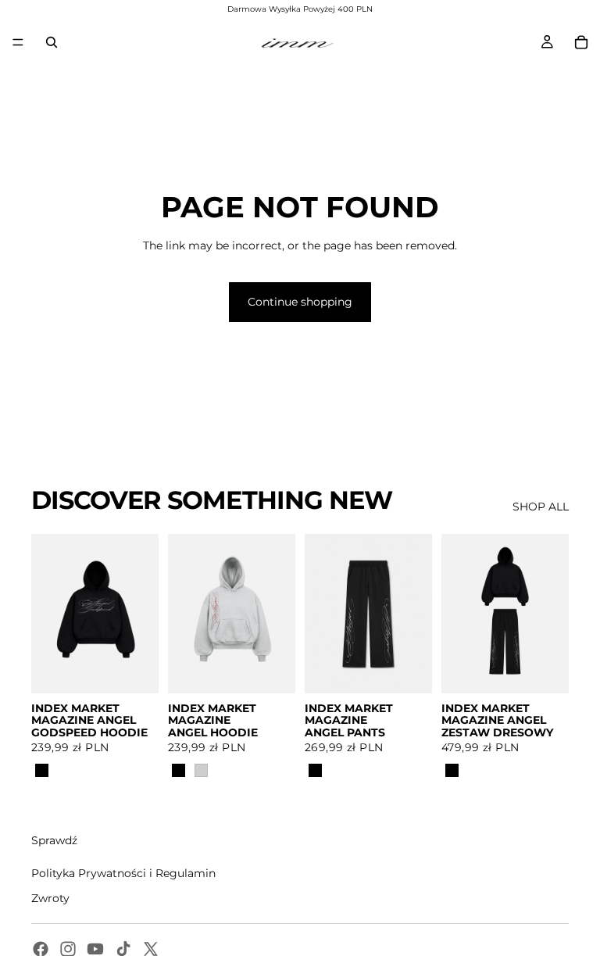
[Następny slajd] (141, 613)
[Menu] (18, 42)
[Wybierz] (134, 669)
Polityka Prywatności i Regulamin (123, 873)
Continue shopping (300, 302)
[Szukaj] (51, 42)
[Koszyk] (581, 42)
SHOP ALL (540, 506)
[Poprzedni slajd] (48, 613)
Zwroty (50, 898)
